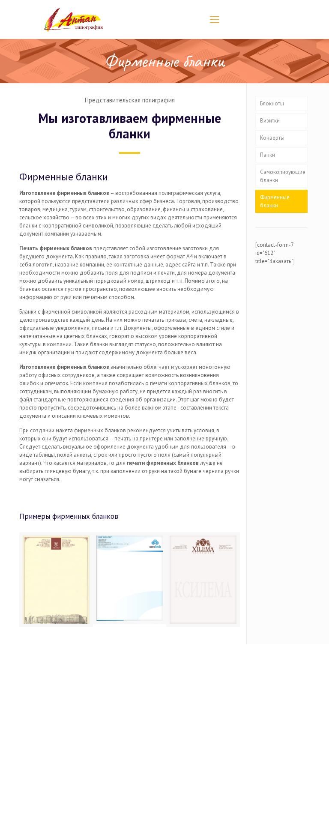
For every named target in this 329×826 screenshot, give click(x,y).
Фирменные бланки (275, 201)
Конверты (272, 137)
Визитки (270, 120)
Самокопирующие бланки (282, 176)
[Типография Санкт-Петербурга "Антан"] (73, 19)
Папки (267, 155)
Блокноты (272, 103)
